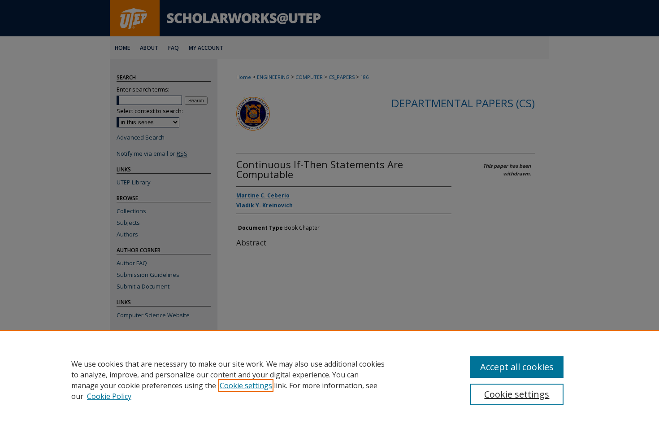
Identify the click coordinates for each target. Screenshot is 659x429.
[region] (329, 379)
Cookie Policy (109, 396)
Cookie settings (246, 385)
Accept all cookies (517, 367)
